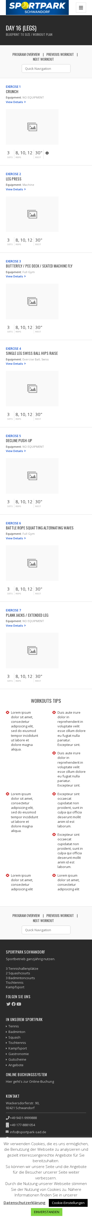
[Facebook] (13, 1004)
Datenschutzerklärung (24, 1202)
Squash (14, 1037)
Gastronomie (18, 1053)
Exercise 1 (13, 87)
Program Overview (26, 54)
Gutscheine (17, 1059)
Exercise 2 (13, 174)
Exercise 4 (13, 348)
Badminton (16, 1031)
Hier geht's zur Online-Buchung (30, 1081)
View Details (15, 102)
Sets (10, 157)
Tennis (13, 1026)
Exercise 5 (13, 436)
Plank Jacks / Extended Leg (27, 615)
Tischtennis (17, 1042)
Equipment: (14, 97)
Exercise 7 (13, 610)
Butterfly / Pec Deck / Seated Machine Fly (39, 266)
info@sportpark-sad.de (28, 1132)
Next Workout (43, 59)
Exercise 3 (13, 261)
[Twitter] (8, 1004)
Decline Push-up (19, 440)
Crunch (12, 91)
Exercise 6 (13, 523)
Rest (38, 157)
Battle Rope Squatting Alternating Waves (40, 527)
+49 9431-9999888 (23, 1117)
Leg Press (13, 178)
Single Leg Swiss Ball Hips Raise (32, 353)
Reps (18, 157)
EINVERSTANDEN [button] (46, 1212)
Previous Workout (60, 54)
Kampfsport (17, 1048)
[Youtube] (19, 1004)
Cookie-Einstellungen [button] (68, 1202)
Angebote (16, 1065)
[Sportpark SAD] (37, 7)
